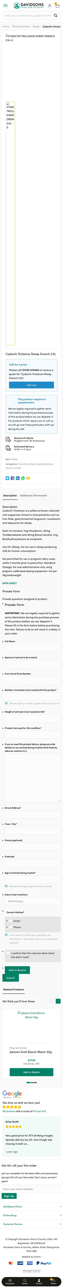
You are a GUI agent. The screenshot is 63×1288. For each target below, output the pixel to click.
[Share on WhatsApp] (23, 478)
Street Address (13, 807)
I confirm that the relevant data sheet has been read (32, 955)
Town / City (11, 823)
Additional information (33, 495)
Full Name (10, 641)
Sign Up (9, 1196)
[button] (28, 1082)
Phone (17, 927)
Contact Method (15, 912)
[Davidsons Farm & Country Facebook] (26, 1234)
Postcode (9, 856)
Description (10, 495)
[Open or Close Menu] (5, 5)
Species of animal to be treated (21, 657)
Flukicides (23, 464)
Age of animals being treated (20, 872)
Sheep (36, 26)
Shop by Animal (20, 26)
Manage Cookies (31, 1270)
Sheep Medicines (44, 464)
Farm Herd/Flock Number (18, 673)
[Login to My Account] (50, 5)
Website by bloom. (31, 1256)
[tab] (10, 495)
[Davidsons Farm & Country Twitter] (31, 1234)
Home (5, 26)
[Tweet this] (7, 478)
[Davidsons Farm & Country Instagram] (36, 1234)
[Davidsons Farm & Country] (28, 5)
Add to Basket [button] (31, 1072)
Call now (31, 385)
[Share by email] (28, 478)
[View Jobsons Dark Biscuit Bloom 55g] (31, 1024)
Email (16, 921)
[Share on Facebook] (12, 478)
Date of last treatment (16, 894)
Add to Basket (17, 970)
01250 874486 (30, 370)
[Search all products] (56, 15)
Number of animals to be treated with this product (31, 689)
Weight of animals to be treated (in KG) (25, 711)
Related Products (13, 989)
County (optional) (13, 840)
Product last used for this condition (23, 728)
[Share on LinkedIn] (18, 478)
